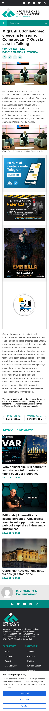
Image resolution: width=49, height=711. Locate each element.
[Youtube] (34, 3)
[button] (3, 3)
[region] (24, 691)
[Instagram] (44, 3)
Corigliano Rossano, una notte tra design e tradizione (23, 572)
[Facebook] (23, 3)
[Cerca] (45, 23)
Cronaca (31, 656)
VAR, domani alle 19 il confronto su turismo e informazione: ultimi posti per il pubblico (24, 470)
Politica (30, 661)
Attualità (30, 652)
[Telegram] (39, 3)
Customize (24, 699)
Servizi (8, 661)
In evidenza (31, 52)
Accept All (24, 693)
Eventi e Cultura (12, 52)
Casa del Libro (11, 666)
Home (7, 652)
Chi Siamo (9, 656)
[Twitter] (29, 3)
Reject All (24, 706)
